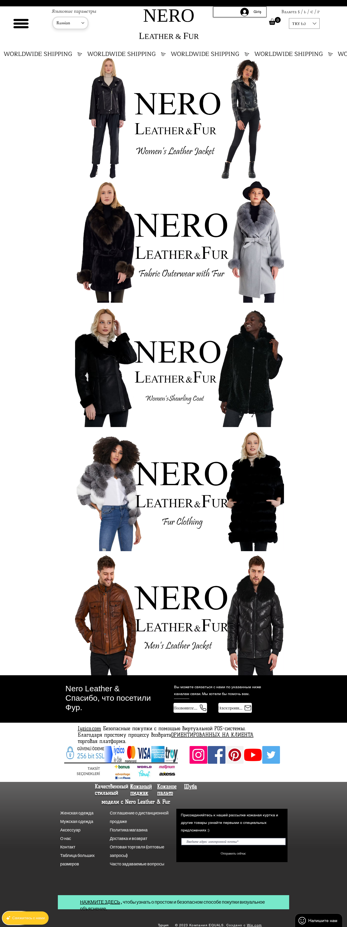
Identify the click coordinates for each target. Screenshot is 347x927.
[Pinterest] (235, 755)
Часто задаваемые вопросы (137, 864)
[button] (21, 23)
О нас (66, 838)
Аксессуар (70, 830)
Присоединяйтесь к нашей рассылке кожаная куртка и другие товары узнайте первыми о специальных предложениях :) (229, 822)
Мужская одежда (76, 821)
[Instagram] (198, 755)
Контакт (68, 847)
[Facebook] (216, 755)
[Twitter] (271, 755)
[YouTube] (253, 755)
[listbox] (304, 23)
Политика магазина (129, 830)
